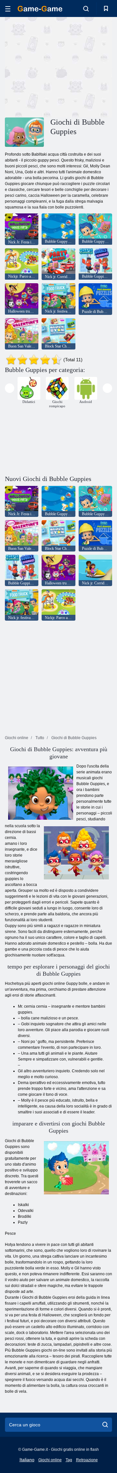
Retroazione (87, 1460)
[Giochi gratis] (40, 8)
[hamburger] (8, 8)
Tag (69, 1460)
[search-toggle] (86, 8)
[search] (105, 1425)
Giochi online (50, 1460)
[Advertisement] (88, 66)
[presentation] (9, 388)
